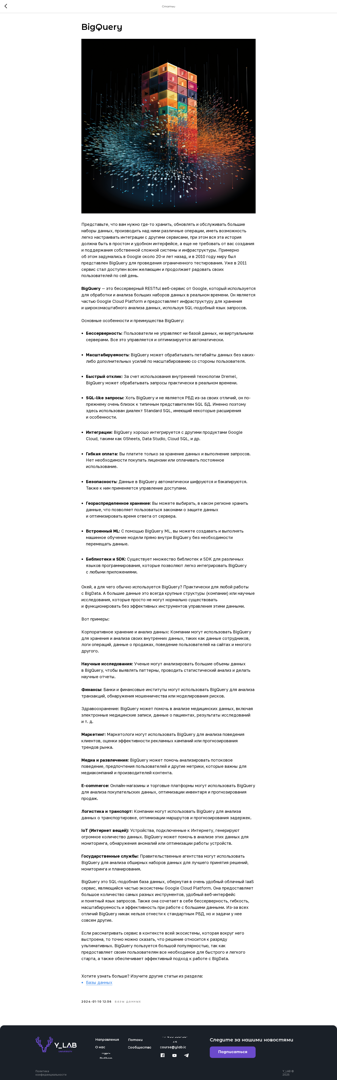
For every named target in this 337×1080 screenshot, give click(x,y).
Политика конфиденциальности (51, 1072)
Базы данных (99, 982)
